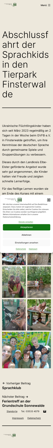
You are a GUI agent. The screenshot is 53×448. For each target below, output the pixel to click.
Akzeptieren (26, 227)
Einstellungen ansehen (26, 242)
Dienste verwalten (26, 222)
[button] (48, 200)
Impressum (33, 249)
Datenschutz (21, 249)
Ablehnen (26, 235)
